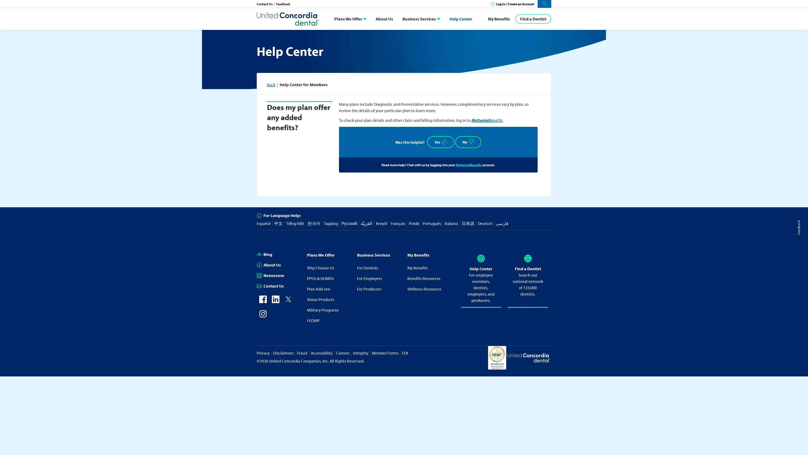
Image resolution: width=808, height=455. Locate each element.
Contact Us (265, 4)
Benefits (487, 120)
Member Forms (385, 353)
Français (398, 223)
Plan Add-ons (318, 289)
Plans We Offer (348, 18)
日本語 (468, 223)
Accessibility (321, 353)
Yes (437, 142)
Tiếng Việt (295, 223)
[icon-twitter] (288, 301)
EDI (405, 353)
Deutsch (485, 223)
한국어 (314, 223)
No (464, 142)
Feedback (283, 4)
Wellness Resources (424, 289)
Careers (343, 353)
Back (271, 84)
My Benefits (499, 18)
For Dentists (367, 267)
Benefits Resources (423, 278)
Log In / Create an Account (515, 4)
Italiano (451, 223)
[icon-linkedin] (275, 301)
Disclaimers (283, 353)
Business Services (419, 18)
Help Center (460, 18)
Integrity (360, 353)
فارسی (502, 223)
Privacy (263, 353)
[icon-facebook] (263, 301)
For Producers (369, 289)
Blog (267, 254)
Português (432, 223)
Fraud (302, 353)
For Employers (369, 278)
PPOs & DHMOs (320, 278)
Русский (349, 223)
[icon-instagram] (263, 316)
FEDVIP (313, 320)
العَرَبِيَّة (366, 223)
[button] (544, 4)
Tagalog (331, 223)
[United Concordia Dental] (288, 18)
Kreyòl (381, 223)
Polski (414, 223)
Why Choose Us (320, 267)
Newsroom (273, 275)
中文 (278, 223)
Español (264, 223)
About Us (384, 18)
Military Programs (323, 310)
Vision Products (320, 299)
